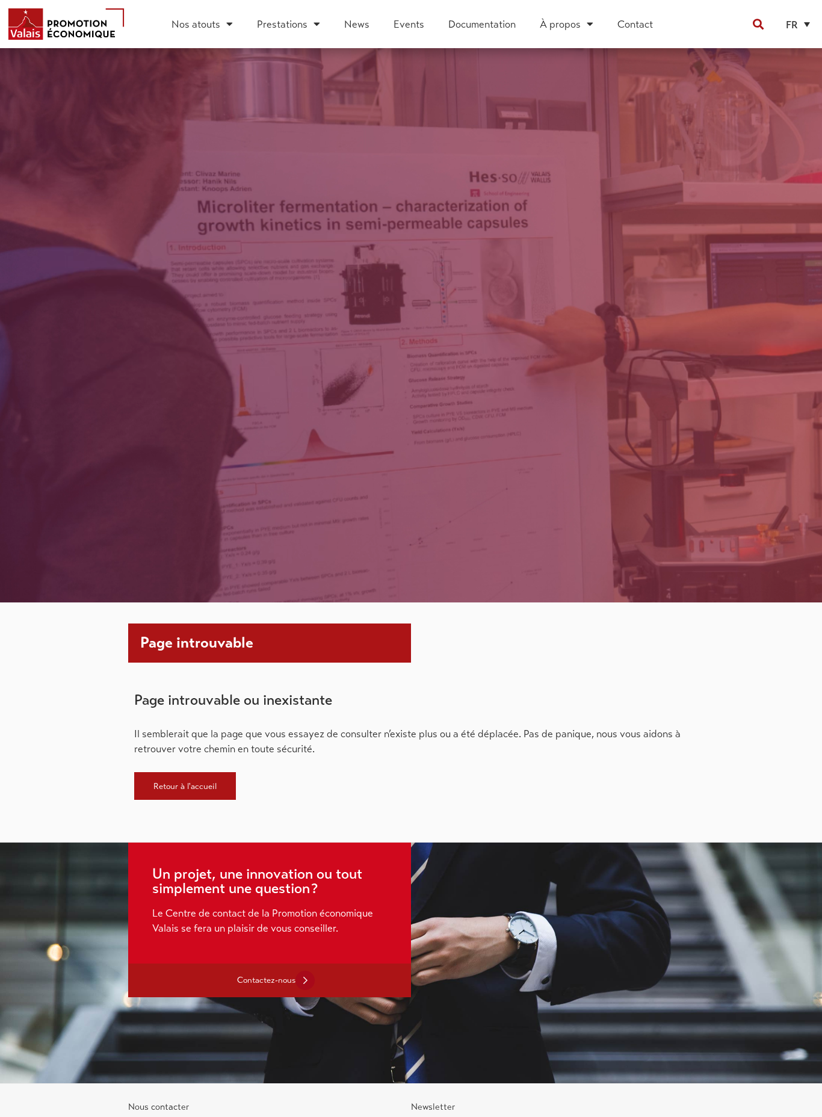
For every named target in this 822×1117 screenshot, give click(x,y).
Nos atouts (196, 24)
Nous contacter (158, 1106)
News (356, 24)
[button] (758, 24)
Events (409, 24)
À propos (560, 24)
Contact (635, 24)
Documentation (482, 24)
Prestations (282, 24)
